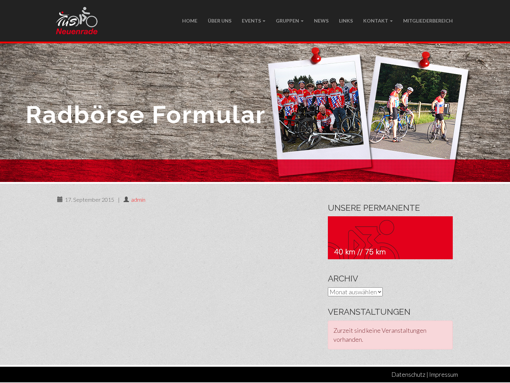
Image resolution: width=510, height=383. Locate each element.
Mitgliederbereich (428, 21)
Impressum (443, 374)
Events (252, 21)
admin (138, 199)
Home (189, 21)
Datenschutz (408, 374)
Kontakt (376, 21)
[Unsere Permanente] (390, 237)
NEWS (321, 21)
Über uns (219, 21)
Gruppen (288, 21)
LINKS (346, 21)
